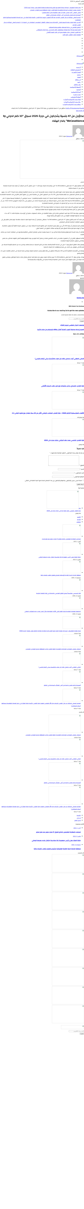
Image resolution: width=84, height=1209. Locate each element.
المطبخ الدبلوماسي (76, 97)
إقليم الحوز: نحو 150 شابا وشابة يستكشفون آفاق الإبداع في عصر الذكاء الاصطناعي (58, 30)
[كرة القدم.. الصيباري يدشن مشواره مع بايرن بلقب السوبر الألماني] (68, 381)
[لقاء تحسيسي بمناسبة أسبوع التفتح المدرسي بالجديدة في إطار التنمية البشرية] (72, 591)
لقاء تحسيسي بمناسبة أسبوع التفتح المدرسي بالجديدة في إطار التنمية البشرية (58, 593)
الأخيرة (79, 519)
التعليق (81, 465)
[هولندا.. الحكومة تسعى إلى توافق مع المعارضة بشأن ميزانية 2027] (68, 1023)
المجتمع (79, 89)
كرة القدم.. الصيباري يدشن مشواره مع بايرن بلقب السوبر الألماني (63, 32)
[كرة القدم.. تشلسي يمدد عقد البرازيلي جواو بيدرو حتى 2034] (68, 436)
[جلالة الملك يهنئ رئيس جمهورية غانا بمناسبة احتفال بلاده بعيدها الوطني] (72, 554)
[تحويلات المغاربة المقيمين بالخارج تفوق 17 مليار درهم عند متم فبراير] (72, 536)
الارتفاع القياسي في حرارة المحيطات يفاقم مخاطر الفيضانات (65, 27)
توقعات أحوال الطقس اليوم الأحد (72, 34)
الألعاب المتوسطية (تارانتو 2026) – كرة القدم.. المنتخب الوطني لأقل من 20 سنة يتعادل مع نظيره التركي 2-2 (48, 413)
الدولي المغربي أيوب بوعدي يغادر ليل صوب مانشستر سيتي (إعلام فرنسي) (61, 12)
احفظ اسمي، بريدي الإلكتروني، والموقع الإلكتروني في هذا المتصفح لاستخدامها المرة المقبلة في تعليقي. (53, 480)
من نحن (79, 818)
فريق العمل (77, 820)
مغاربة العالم (77, 84)
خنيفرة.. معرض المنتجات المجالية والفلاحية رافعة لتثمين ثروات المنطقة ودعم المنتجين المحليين (55, 10)
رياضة (79, 82)
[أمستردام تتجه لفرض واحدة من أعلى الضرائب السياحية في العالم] (72, 682)
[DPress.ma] (80, 56)
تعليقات (79, 522)
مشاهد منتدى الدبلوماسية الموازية (72, 104)
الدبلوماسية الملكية (76, 70)
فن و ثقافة (78, 79)
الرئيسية (78, 67)
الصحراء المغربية (76, 72)
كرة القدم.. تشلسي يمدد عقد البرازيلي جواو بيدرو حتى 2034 (64, 440)
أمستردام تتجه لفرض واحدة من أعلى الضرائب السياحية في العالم (63, 15)
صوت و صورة (77, 94)
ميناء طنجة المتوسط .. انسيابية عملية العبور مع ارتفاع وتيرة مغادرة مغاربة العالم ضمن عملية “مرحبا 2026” (52, 7)
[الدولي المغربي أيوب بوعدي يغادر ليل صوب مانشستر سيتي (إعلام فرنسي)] (68, 354)
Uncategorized (75, 108)
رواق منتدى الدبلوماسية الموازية (72, 102)
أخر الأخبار (68, 108)
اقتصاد (79, 77)
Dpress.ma (69, 136)
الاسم (82, 469)
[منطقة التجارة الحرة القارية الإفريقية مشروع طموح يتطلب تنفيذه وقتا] (72, 572)
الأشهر (79, 517)
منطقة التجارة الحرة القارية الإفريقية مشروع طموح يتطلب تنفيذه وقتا (61, 575)
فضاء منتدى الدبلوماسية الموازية (72, 99)
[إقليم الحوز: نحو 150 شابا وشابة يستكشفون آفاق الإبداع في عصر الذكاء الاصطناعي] (68, 985)
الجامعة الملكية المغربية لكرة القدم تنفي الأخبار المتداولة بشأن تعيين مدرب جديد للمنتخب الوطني (52, 611)
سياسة (79, 74)
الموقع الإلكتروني (79, 476)
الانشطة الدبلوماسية (75, 87)
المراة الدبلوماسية (76, 92)
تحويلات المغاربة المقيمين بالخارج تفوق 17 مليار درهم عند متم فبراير (61, 539)
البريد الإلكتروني (79, 473)
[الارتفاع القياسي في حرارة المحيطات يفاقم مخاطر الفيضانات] (68, 1004)
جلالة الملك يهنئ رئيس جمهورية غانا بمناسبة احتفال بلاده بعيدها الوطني (59, 557)
